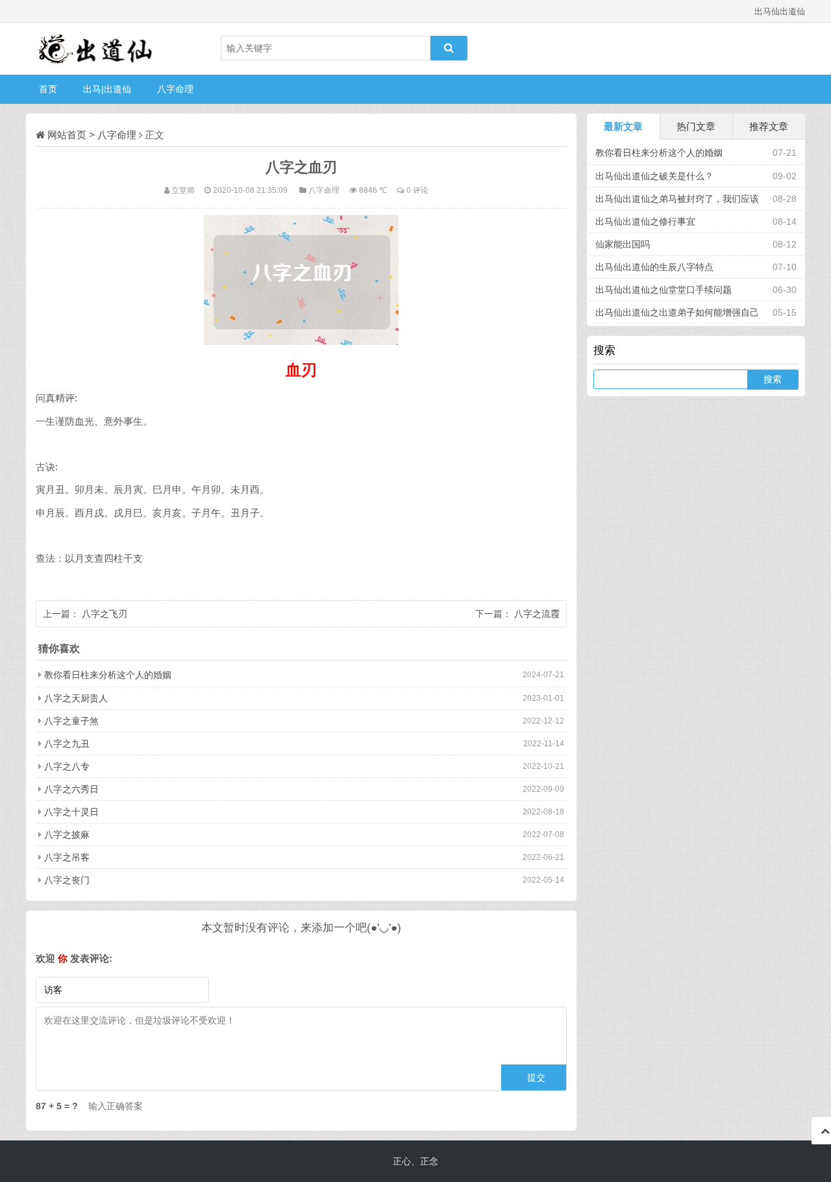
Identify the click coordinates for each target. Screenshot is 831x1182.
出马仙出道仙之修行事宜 (645, 221)
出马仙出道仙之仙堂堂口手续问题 (663, 289)
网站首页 (66, 134)
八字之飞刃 (104, 614)
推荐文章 (768, 126)
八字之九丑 (67, 743)
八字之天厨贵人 (76, 698)
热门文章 (695, 126)
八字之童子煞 (71, 721)
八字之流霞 (537, 614)
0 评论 (417, 190)
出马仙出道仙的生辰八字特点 (654, 267)
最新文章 (623, 126)
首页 (48, 89)
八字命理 (175, 89)
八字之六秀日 (71, 789)
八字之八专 (67, 766)
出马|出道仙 (107, 89)
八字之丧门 (67, 880)
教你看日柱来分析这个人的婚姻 (107, 675)
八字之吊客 (67, 857)
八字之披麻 (67, 834)
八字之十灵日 (71, 812)
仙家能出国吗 (622, 244)
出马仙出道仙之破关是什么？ (654, 176)
